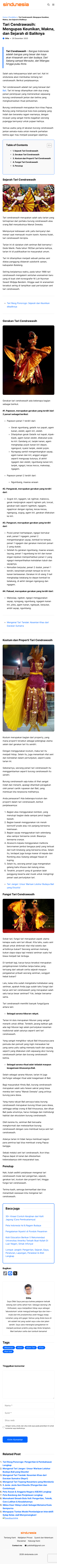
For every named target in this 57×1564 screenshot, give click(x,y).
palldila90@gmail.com (36, 1545)
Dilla (7, 38)
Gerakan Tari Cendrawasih (27, 154)
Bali (4, 90)
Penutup (19, 166)
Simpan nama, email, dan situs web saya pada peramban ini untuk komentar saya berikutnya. (29, 1427)
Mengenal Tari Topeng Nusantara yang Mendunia (28, 1481)
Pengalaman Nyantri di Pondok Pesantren (26, 1231)
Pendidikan (13, 17)
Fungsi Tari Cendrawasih (26, 162)
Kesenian (9, 1347)
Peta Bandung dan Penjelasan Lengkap (23, 1495)
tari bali (9, 1351)
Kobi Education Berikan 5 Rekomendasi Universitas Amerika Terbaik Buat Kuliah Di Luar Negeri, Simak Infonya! (27, 1240)
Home (5, 17)
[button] (48, 4)
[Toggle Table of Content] (48, 145)
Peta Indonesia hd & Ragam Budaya (23, 1225)
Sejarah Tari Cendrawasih (26, 151)
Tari (41, 1347)
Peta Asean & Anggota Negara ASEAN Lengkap (27, 1491)
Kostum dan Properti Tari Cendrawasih (33, 158)
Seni (20, 1347)
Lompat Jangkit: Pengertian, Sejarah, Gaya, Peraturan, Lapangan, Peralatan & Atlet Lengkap (27, 1252)
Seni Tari (31, 1347)
